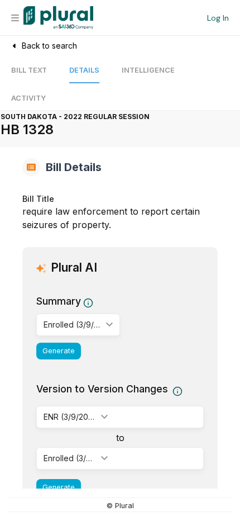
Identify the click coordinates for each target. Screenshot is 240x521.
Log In (218, 18)
